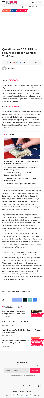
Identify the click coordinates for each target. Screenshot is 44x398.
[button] (4, 2)
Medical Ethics (37, 313)
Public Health (37, 345)
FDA (23, 291)
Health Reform (37, 340)
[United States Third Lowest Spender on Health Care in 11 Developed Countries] (22, 148)
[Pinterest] (38, 386)
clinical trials (16, 291)
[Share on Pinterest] (13, 62)
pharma (28, 291)
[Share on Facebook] (7, 62)
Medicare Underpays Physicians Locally (21, 183)
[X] (35, 386)
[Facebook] (33, 386)
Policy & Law (22, 10)
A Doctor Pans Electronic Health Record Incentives (21, 322)
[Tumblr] (41, 386)
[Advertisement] (22, 29)
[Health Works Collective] (11, 2)
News (13, 10)
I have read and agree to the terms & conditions (23, 375)
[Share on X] (10, 62)
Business (6, 10)
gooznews (11, 68)
